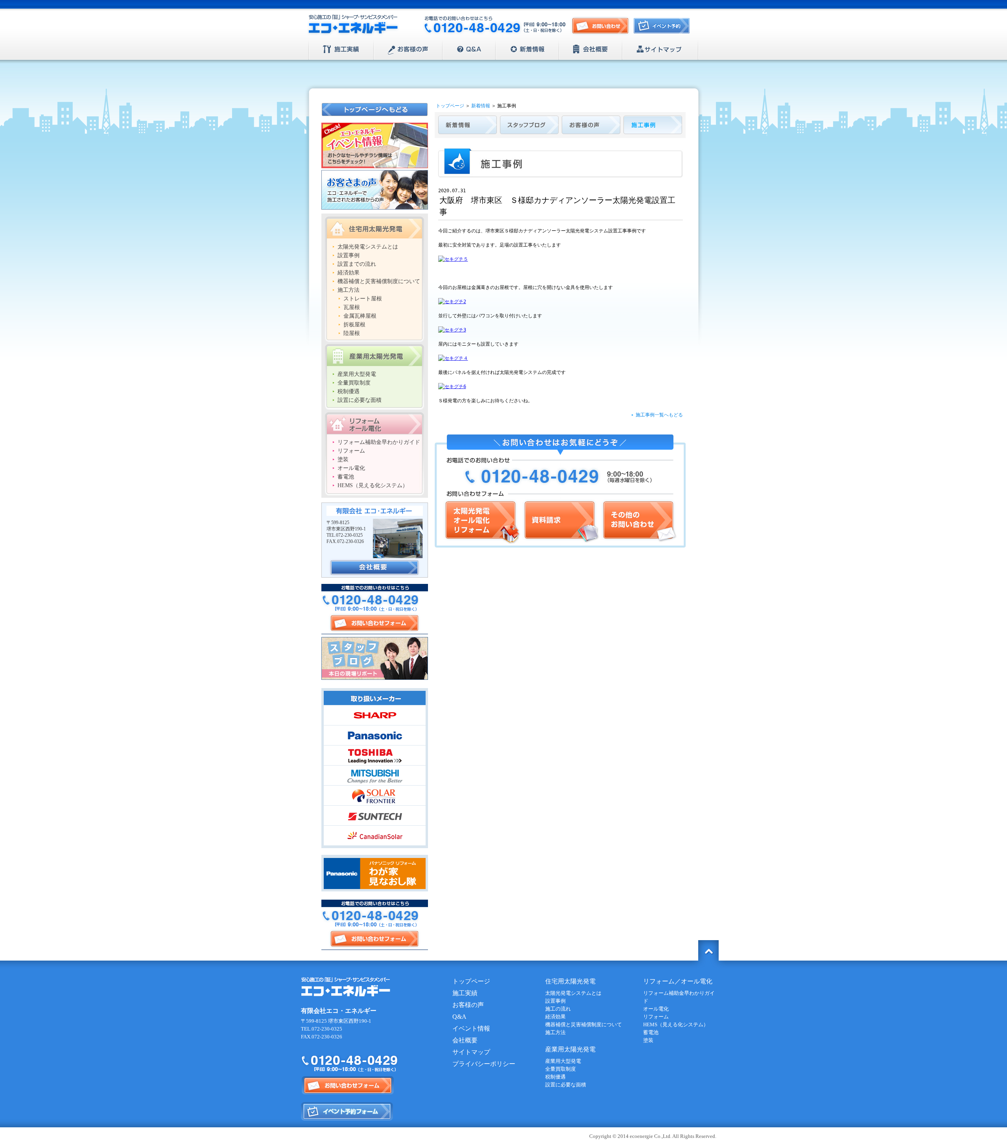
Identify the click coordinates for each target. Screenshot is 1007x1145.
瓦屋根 (351, 307)
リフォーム (351, 451)
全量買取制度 (354, 383)
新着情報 (527, 49)
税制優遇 (349, 391)
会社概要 (590, 49)
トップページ (450, 106)
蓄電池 (346, 477)
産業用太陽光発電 (374, 355)
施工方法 (349, 290)
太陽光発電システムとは (368, 247)
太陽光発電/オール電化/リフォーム (482, 522)
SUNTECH (375, 815)
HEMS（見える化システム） (373, 485)
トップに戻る (708, 950)
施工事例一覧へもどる (659, 415)
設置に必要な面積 (360, 400)
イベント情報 (471, 1028)
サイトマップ (660, 49)
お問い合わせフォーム (374, 623)
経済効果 (349, 273)
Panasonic (375, 735)
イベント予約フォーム (347, 1111)
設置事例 (349, 255)
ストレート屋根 (362, 299)
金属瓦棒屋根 (359, 316)
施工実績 (341, 49)
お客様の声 (408, 49)
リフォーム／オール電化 (677, 981)
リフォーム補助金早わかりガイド (379, 442)
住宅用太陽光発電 (374, 228)
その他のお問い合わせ (639, 522)
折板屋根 (354, 325)
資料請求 (560, 522)
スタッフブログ (374, 658)
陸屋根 (351, 333)
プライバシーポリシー (483, 1063)
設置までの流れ (357, 264)
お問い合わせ (600, 26)
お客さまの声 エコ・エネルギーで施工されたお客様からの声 (374, 190)
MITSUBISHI (375, 775)
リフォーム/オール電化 (374, 423)
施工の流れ (558, 1009)
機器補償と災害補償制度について (379, 281)
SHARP (375, 715)
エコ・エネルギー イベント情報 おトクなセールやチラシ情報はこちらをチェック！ (374, 145)
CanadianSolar (375, 835)
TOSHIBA (375, 755)
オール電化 (351, 468)
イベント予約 (663, 28)
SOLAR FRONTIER (375, 795)
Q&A (469, 49)
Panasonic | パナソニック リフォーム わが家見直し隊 (374, 873)
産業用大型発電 (357, 374)
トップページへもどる (375, 109)
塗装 (343, 459)
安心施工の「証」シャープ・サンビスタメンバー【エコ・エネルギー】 (353, 25)
